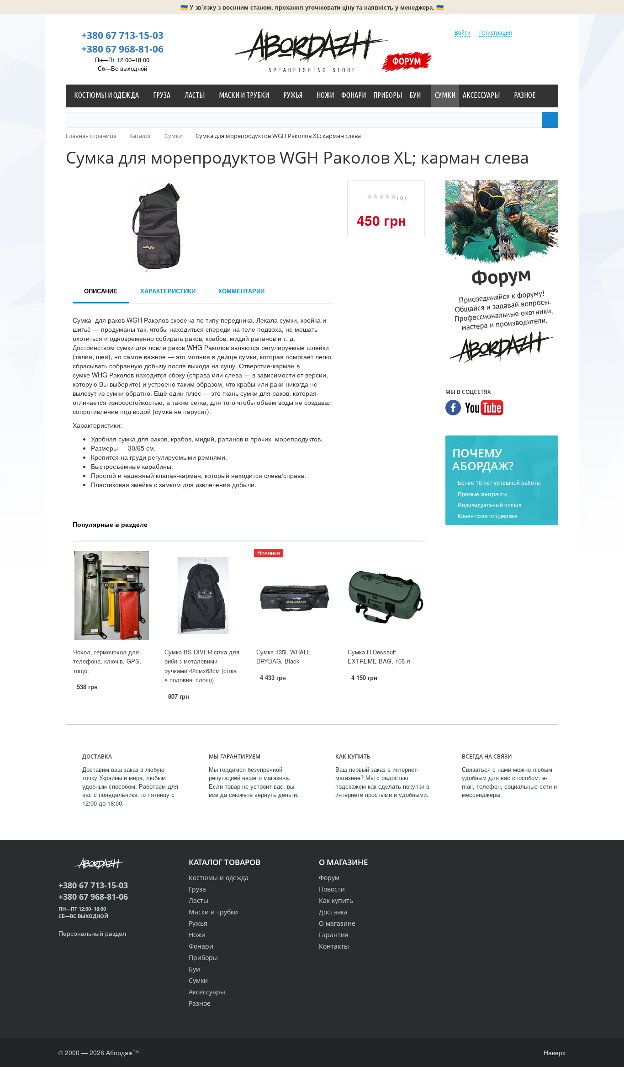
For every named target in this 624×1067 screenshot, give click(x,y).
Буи (194, 969)
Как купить (336, 900)
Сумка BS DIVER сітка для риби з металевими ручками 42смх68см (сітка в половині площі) (201, 666)
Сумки (198, 980)
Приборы (203, 957)
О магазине (337, 923)
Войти (463, 32)
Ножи (197, 934)
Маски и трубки (213, 912)
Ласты (198, 900)
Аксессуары (207, 991)
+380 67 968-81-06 (122, 48)
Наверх (554, 1052)
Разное (200, 1003)
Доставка (333, 912)
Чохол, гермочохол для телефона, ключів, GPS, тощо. (107, 661)
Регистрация (495, 32)
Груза (197, 889)
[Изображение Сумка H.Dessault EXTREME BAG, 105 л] (386, 595)
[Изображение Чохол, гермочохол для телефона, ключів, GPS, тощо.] (111, 595)
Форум (406, 60)
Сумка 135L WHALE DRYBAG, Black (283, 657)
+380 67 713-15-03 (122, 35)
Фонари (201, 946)
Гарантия (334, 934)
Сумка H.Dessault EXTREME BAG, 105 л (379, 657)
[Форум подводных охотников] (501, 273)
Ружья (198, 923)
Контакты (334, 946)
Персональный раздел (92, 933)
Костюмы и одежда (219, 877)
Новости (332, 889)
